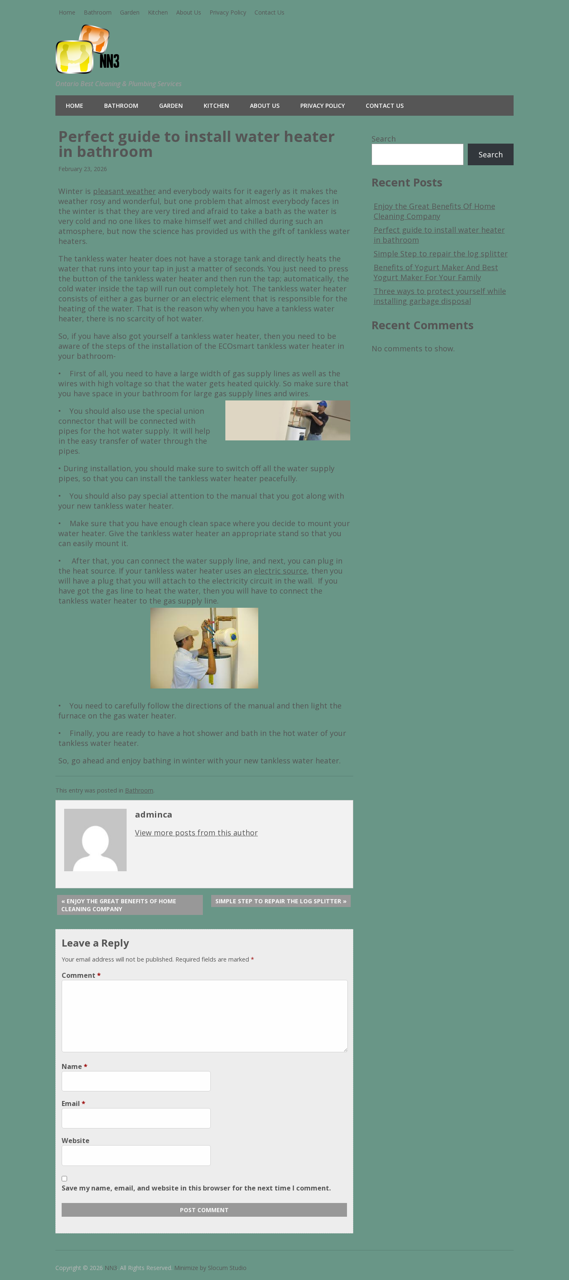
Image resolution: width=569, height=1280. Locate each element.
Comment (81, 975)
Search (384, 139)
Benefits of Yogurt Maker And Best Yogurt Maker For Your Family (436, 272)
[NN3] (110, 67)
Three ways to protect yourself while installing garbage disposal (440, 296)
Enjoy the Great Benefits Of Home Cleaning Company (434, 211)
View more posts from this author (196, 833)
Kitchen (158, 12)
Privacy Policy (228, 12)
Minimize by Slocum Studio (210, 1268)
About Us (188, 12)
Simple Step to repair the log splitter (441, 253)
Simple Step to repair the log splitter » (281, 901)
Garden (130, 12)
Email (73, 1103)
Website (76, 1140)
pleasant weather (124, 191)
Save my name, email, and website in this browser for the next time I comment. (196, 1188)
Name (74, 1066)
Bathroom (98, 12)
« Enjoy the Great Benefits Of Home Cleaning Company (118, 905)
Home (67, 12)
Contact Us (269, 12)
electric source (280, 571)
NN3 (111, 1268)
